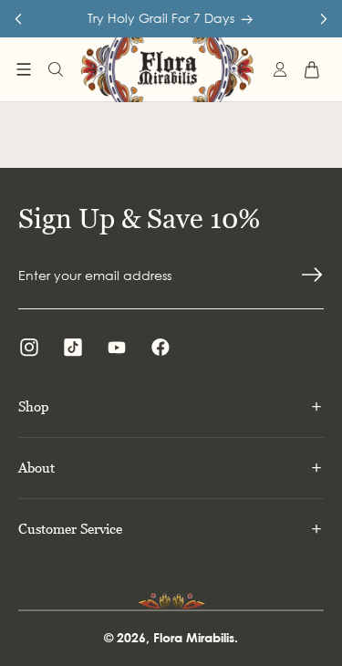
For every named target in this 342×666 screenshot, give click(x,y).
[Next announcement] (324, 19)
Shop (33, 406)
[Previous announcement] (18, 19)
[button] (23, 70)
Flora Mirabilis (193, 637)
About (36, 467)
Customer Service (70, 528)
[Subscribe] (312, 275)
